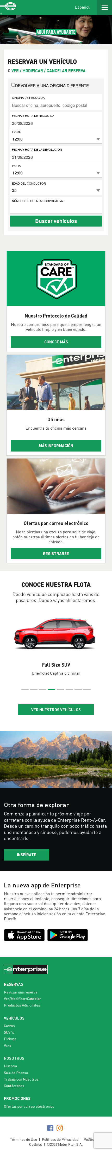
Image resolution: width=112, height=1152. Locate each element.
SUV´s (9, 1032)
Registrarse (56, 553)
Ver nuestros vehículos (56, 709)
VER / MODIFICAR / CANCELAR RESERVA (48, 70)
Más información (56, 445)
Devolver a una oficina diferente (52, 85)
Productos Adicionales (22, 1005)
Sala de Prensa (16, 1072)
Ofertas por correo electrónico (29, 1106)
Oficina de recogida (28, 97)
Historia (10, 1066)
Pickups (10, 1039)
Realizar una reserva (20, 992)
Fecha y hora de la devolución (37, 149)
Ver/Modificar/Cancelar (22, 998)
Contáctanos (14, 1085)
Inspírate (26, 854)
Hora (16, 132)
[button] (25, 689)
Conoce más (56, 341)
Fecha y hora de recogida (33, 115)
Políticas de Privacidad (60, 1139)
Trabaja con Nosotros (21, 1079)
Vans (7, 1045)
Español (82, 6)
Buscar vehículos (56, 220)
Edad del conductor (29, 183)
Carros (9, 1025)
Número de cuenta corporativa (37, 201)
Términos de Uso (23, 1139)
